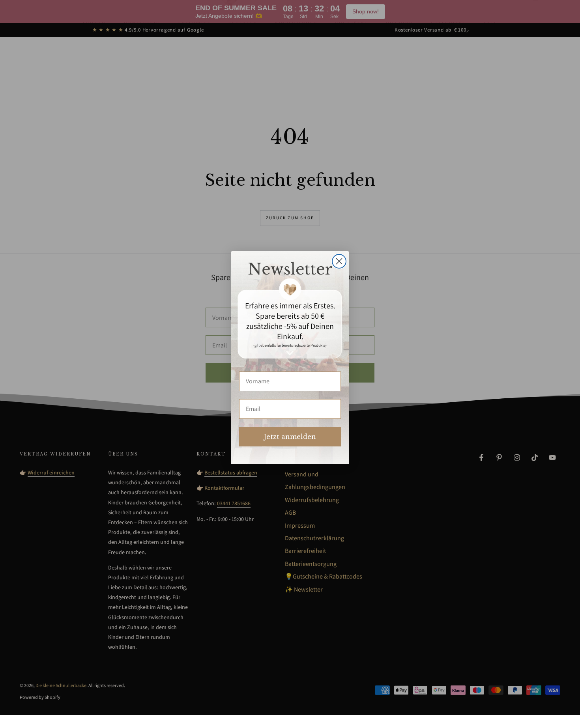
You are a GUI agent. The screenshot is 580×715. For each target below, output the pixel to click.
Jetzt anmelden (290, 437)
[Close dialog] (339, 261)
